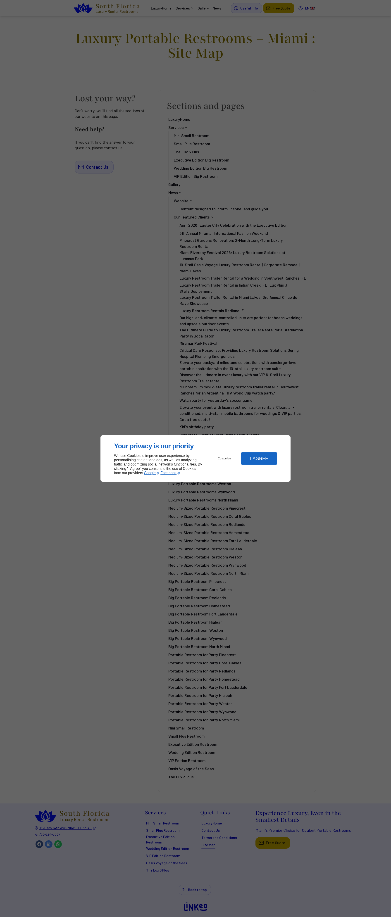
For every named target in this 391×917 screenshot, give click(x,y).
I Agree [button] (259, 458)
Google (150, 473)
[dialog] (195, 458)
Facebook (168, 473)
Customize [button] (224, 458)
